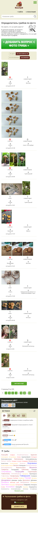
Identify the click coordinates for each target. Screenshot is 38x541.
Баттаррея (34, 457)
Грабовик (15, 478)
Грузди (28, 478)
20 (24, 393)
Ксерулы (25, 489)
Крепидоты (5, 489)
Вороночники (20, 468)
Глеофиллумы (14, 476)
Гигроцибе (19, 471)
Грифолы (21, 478)
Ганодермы (15, 469)
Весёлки (16, 465)
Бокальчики (33, 461)
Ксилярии (33, 489)
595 (29, 393)
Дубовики (34, 480)
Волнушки (22, 465)
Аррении (34, 455)
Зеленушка (33, 482)
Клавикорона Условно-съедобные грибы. (22, 420)
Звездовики (24, 482)
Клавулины (27, 484)
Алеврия (12, 455)
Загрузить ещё (19, 383)
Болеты (22, 463)
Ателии (19, 457)
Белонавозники (6, 459)
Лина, (13, 440)
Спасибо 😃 (12, 435)
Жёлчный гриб (14, 482)
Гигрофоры (6, 471)
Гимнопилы (5, 474)
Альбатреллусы (22, 455)
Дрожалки (26, 480)
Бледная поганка (16, 461)
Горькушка (9, 478)
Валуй (11, 465)
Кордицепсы (33, 487)
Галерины (4, 469)
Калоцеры (12, 484)
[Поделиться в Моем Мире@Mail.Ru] (13, 405)
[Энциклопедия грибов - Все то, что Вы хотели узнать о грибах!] (19, 5)
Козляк (3, 487)
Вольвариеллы (6, 467)
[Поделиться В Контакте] (3, 405)
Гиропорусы (33, 474)
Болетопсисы (14, 463)
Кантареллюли (19, 484)
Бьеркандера (5, 465)
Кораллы (25, 487)
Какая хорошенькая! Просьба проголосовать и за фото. (15, 445)
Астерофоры (12, 457)
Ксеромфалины (16, 489)
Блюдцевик (25, 461)
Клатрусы (34, 484)
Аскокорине (4, 457)
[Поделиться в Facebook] (6, 405)
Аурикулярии (26, 457)
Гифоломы (5, 476)
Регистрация (31, 12)
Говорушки (25, 475)
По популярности (22, 53)
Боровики (32, 463)
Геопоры (34, 469)
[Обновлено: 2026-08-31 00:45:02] (34, 411)
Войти (20, 12)
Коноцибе (19, 487)
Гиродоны (25, 474)
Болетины (4, 463)
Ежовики (5, 482)
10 (21, 393)
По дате (12, 53)
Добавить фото (19, 506)
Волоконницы (31, 465)
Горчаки (3, 478)
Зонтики (5, 484)
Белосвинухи (18, 459)
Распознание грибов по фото (17, 497)
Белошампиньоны (31, 459)
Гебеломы (25, 469)
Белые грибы (6, 461)
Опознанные (25, 57)
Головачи (34, 476)
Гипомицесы (16, 474)
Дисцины (34, 478)
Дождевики (6, 480)
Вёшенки (33, 467)
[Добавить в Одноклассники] (10, 405)
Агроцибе (4, 455)
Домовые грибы (16, 480)
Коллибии (10, 486)
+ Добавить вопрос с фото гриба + (19, 43)
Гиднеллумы (32, 472)
